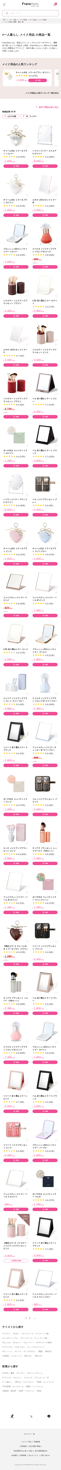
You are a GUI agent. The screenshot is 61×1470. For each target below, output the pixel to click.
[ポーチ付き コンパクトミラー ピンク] (16, 783)
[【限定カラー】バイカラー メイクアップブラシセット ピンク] (16, 1227)
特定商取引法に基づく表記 (23, 1451)
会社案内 (14, 1455)
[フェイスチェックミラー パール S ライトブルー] (45, 1278)
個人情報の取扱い (35, 1446)
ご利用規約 (23, 1446)
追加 (39, 80)
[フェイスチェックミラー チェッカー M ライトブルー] (45, 732)
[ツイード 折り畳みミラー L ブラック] (45, 1227)
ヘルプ (23, 1442)
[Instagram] (22, 1416)
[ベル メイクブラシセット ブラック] (45, 783)
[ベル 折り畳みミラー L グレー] (45, 383)
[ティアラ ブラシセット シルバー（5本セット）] (16, 982)
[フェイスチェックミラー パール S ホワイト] (16, 1178)
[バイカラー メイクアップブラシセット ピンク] (45, 334)
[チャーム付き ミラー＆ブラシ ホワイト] (16, 184)
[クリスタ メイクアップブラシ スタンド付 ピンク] (45, 233)
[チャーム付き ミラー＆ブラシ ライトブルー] (45, 533)
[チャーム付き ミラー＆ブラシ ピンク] (16, 533)
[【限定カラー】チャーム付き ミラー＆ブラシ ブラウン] (16, 930)
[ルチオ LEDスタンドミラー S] (16, 334)
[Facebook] (40, 1416)
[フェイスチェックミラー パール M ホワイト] (16, 881)
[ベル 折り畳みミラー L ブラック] (45, 435)
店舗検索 (37, 1442)
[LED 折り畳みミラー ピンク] (16, 634)
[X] (31, 1416)
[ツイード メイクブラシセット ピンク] (16, 1129)
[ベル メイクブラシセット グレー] (45, 484)
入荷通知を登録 (16, 1260)
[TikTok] (12, 1416)
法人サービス (33, 1455)
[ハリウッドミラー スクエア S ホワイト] (45, 135)
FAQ (29, 1442)
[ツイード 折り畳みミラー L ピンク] (16, 1080)
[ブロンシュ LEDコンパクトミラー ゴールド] (45, 634)
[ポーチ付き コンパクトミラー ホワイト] (16, 435)
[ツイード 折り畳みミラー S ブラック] (16, 732)
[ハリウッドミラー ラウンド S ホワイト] (16, 484)
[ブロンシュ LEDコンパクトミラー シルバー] (16, 233)
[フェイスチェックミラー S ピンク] (16, 582)
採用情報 (23, 1455)
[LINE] (49, 1416)
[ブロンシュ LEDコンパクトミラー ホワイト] (45, 1031)
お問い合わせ (45, 1455)
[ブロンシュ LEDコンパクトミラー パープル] (45, 1129)
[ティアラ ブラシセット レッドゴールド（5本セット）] (45, 832)
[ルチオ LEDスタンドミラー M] (45, 184)
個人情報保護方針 (41, 1451)
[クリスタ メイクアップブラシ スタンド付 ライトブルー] (45, 683)
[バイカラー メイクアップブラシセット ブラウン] (16, 285)
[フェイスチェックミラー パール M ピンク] (45, 582)
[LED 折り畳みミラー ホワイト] (45, 285)
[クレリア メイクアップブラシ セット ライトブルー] (16, 683)
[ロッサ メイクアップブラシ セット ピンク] (16, 832)
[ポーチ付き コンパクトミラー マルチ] (45, 1178)
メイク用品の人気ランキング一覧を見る (42, 93)
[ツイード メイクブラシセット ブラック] (45, 930)
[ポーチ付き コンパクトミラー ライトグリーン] (45, 881)
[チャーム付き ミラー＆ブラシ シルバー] (16, 135)
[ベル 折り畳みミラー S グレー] (45, 982)
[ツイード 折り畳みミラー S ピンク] (16, 1278)
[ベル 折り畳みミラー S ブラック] (45, 1080)
